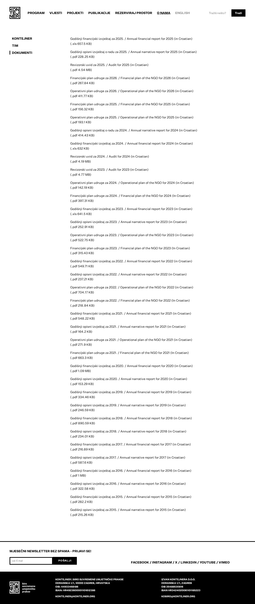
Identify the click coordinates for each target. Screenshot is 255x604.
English (182, 13)
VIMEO (224, 562)
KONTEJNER (22, 38)
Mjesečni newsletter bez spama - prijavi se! (50, 551)
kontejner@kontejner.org (75, 596)
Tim (15, 45)
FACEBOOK (140, 562)
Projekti (75, 13)
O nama (163, 13)
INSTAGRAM (162, 562)
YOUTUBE (208, 562)
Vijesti (55, 13)
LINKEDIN (189, 562)
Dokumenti (22, 53)
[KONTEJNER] (15, 13)
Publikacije (99, 13)
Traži (238, 13)
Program (36, 13)
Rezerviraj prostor (133, 13)
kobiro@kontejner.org (178, 596)
